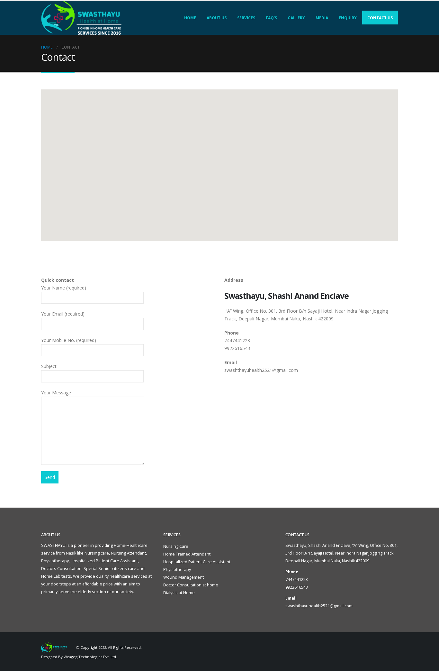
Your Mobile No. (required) (68, 340)
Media (322, 18)
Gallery (296, 18)
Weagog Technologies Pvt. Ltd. (90, 656)
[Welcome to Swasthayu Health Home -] (81, 18)
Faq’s (271, 18)
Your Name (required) (63, 288)
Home (190, 18)
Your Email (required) (63, 314)
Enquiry (348, 18)
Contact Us (380, 18)
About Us (217, 18)
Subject (49, 366)
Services (246, 18)
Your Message (56, 393)
